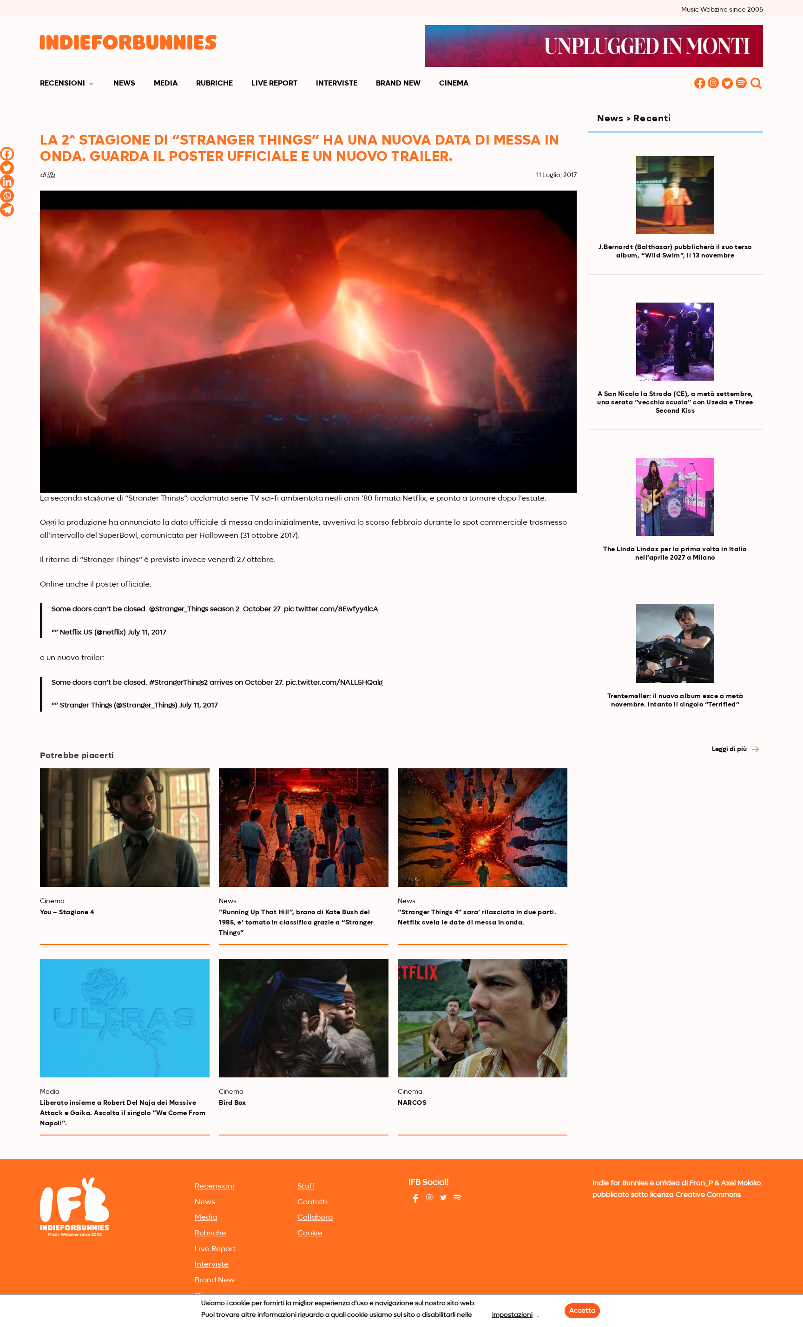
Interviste (336, 83)
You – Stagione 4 (67, 912)
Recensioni (62, 83)
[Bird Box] (303, 1018)
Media (166, 83)
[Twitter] (7, 168)
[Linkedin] (7, 182)
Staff (306, 1186)
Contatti (312, 1202)
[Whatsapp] (7, 196)
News (124, 83)
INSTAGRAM (714, 84)
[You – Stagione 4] (125, 827)
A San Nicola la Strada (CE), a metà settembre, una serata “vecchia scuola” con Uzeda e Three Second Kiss (675, 402)
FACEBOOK (700, 84)
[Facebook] (7, 154)
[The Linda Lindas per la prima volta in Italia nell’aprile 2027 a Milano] (675, 497)
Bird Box (232, 1103)
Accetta (582, 1310)
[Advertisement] (675, 845)
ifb (51, 175)
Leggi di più (730, 749)
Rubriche (214, 83)
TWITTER (728, 84)
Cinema (453, 83)
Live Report (274, 83)
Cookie (310, 1233)
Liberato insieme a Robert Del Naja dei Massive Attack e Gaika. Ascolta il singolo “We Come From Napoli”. (122, 1113)
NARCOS (412, 1103)
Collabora (315, 1217)
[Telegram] (7, 210)
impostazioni (512, 1315)
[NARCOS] (482, 1018)
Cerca (756, 84)
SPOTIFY (742, 84)
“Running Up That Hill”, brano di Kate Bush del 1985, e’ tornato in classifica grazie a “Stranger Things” (296, 922)
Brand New (398, 83)
